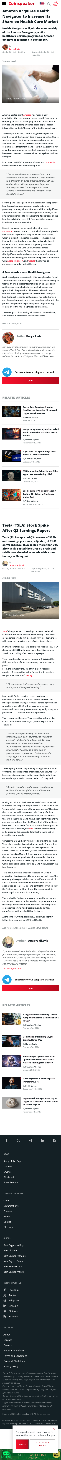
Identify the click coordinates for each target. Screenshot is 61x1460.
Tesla (4, 631)
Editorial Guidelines (13, 1350)
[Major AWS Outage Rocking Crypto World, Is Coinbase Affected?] (11, 456)
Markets (7, 1166)
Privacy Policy (10, 1366)
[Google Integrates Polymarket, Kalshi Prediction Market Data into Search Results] (11, 434)
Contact (7, 1339)
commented (50, 162)
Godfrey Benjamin (33, 458)
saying (29, 675)
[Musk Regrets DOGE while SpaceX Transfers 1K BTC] (11, 1083)
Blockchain (9, 1177)
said (31, 828)
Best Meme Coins (12, 1266)
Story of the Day (12, 1161)
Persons (7, 1211)
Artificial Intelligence (14, 928)
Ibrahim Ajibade (32, 439)
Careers (7, 1345)
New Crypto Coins (13, 1261)
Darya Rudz (14, 49)
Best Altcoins (10, 1250)
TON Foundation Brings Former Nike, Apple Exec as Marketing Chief (40, 473)
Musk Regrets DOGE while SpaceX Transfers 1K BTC (39, 1080)
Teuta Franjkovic (17, 565)
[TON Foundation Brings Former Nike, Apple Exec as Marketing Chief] (11, 476)
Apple (10, 260)
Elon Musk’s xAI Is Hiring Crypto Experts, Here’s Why (38, 1038)
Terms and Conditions (15, 1355)
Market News (9, 323)
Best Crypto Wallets (13, 1271)
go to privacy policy (42, 1444)
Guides (7, 1221)
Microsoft (18, 260)
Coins (6, 1200)
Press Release (10, 1182)
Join (30, 380)
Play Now (56, 1454)
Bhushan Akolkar (33, 1025)
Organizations (10, 1205)
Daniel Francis (31, 417)
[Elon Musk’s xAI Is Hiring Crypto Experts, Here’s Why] (11, 1042)
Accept (22, 1444)
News (20, 323)
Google (31, 260)
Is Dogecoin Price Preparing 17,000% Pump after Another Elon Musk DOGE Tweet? (41, 1017)
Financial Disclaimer (14, 1361)
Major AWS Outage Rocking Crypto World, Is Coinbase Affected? (39, 453)
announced (7, 231)
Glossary (8, 1227)
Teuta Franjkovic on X (12, 968)
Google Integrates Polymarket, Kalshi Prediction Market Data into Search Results (41, 432)
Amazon (27, 114)
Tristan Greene (32, 501)
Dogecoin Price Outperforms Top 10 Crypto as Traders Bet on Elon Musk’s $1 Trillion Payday (40, 1101)
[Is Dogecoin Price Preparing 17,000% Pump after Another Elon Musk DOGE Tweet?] (11, 1019)
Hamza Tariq (31, 1044)
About (6, 1334)
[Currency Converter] (55, 3)
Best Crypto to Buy (13, 1245)
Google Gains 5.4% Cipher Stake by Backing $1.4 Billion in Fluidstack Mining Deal (39, 494)
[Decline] (53, 1428)
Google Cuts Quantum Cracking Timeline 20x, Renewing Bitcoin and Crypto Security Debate (40, 410)
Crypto (7, 1171)
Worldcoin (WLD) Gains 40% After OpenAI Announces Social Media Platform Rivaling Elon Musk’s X (39, 1059)
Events (6, 1216)
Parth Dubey (31, 478)
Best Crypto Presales (14, 1255)
